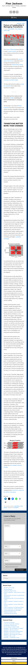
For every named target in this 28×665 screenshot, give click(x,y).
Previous (18, 23)
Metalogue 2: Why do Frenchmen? (11, 629)
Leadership (16, 506)
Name (6, 546)
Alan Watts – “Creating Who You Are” (11, 637)
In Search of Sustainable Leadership (11, 623)
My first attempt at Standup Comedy (11, 626)
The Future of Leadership (9, 622)
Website (6, 560)
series (12, 98)
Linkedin (14, 12)
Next (24, 23)
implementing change (17, 64)
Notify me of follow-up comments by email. (13, 564)
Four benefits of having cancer (10, 625)
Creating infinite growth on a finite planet (12, 610)
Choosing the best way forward (10, 613)
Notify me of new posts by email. (11, 566)
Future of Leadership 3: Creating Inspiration (13, 608)
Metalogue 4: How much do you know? (12, 632)
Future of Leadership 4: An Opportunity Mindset (14, 607)
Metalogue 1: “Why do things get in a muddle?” (13, 628)
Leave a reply (7, 30)
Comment (7, 525)
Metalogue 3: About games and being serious (13, 631)
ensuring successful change (11, 80)
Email (17, 12)
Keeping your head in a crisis (10, 611)
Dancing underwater (8, 589)
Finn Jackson (14, 3)
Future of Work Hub (11, 49)
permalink (16, 507)
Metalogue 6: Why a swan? (9, 635)
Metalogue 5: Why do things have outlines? (13, 634)
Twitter (11, 12)
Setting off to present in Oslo (10, 590)
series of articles (13, 51)
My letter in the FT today (9, 587)
